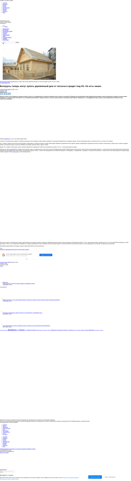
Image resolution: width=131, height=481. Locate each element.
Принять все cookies (95, 477)
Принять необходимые (110, 477)
